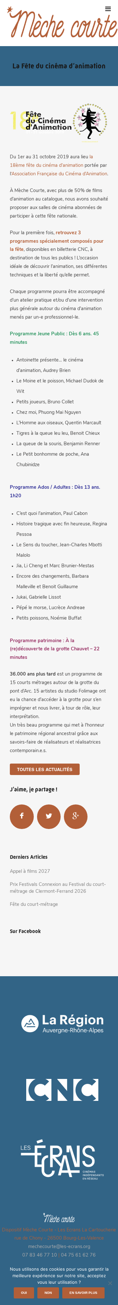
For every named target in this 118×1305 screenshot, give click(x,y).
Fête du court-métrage (34, 904)
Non (48, 1293)
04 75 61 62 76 (78, 1255)
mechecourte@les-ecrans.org (59, 1246)
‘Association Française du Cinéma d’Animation (59, 174)
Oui (24, 1293)
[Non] (110, 1283)
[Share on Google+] (75, 816)
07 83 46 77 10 (39, 1255)
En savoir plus (83, 1293)
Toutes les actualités (44, 769)
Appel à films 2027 (30, 871)
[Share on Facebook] (22, 816)
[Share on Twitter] (49, 816)
